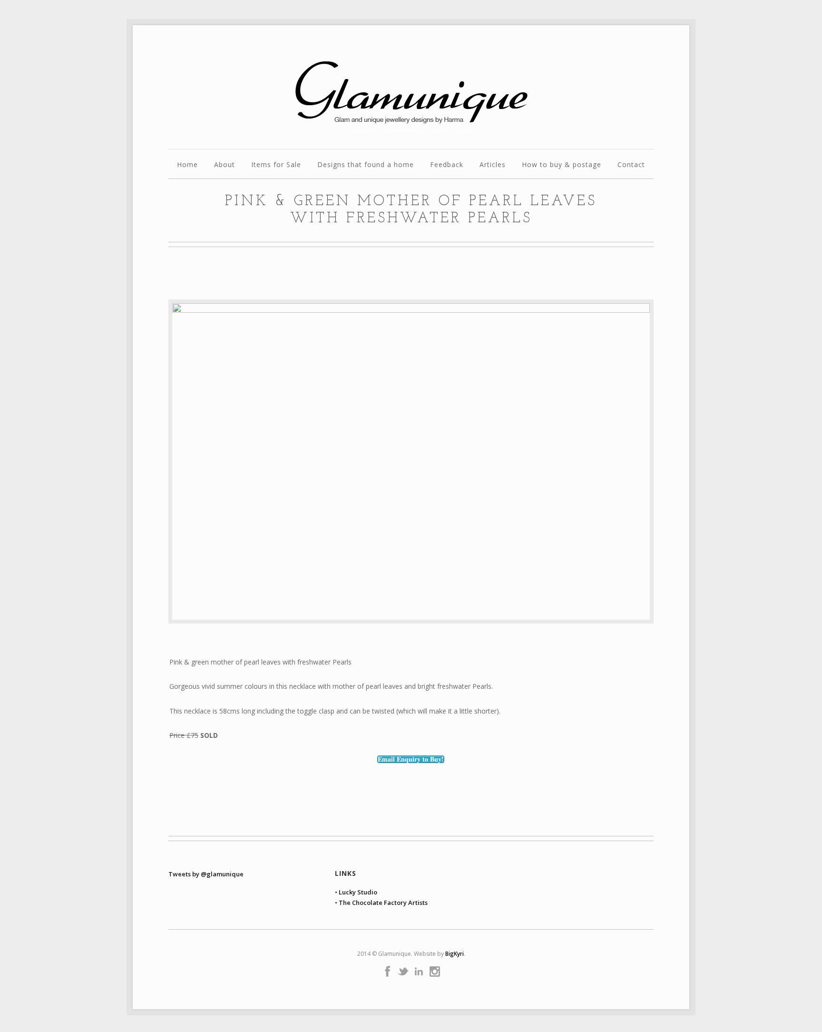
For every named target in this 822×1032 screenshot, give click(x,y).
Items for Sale (276, 165)
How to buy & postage (561, 165)
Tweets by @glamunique (206, 874)
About (224, 165)
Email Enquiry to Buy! (411, 759)
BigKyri (454, 954)
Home (187, 165)
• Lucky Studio (356, 892)
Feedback (446, 165)
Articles (493, 165)
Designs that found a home (365, 165)
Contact (631, 165)
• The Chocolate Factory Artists (381, 902)
